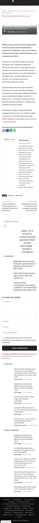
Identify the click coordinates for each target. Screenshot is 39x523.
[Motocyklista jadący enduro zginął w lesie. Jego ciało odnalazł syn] (7, 275)
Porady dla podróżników (13, 506)
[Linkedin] (10, 130)
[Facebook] (3, 130)
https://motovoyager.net (25, 143)
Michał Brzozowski (19, 467)
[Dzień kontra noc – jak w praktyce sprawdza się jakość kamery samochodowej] (7, 421)
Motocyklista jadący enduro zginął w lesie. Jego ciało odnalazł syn (24, 275)
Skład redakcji (29, 512)
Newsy (4, 11)
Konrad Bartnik (18, 379)
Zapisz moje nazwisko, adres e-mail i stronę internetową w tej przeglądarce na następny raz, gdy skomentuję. (19, 340)
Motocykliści (29, 510)
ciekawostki (18, 195)
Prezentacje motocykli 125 (10, 504)
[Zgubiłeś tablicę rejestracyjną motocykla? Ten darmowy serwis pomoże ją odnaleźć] (7, 450)
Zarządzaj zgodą (5, 522)
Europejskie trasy (17, 499)
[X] (7, 130)
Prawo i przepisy (26, 506)
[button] (3, 3)
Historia (31, 508)
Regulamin (31, 514)
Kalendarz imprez (18, 512)
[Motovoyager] (5, 31)
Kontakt (19, 517)
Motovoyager (11, 31)
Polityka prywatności (20, 514)
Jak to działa (17, 508)
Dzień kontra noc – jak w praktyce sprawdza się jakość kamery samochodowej (25, 421)
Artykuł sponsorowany (20, 425)
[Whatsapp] (14, 130)
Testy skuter (11, 501)
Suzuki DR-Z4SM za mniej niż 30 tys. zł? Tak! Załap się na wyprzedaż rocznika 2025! (25, 410)
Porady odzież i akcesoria (27, 504)
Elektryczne (8, 512)
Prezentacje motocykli (23, 501)
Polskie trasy (6, 499)
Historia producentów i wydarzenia (14, 510)
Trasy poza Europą (29, 499)
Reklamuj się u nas (8, 514)
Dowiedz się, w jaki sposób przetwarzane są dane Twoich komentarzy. (19, 356)
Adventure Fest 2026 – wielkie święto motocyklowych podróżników (24, 399)
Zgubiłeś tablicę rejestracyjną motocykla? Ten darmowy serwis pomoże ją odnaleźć (24, 450)
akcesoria (10, 195)
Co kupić (25, 508)
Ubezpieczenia (8, 508)
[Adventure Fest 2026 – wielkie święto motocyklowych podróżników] (7, 399)
